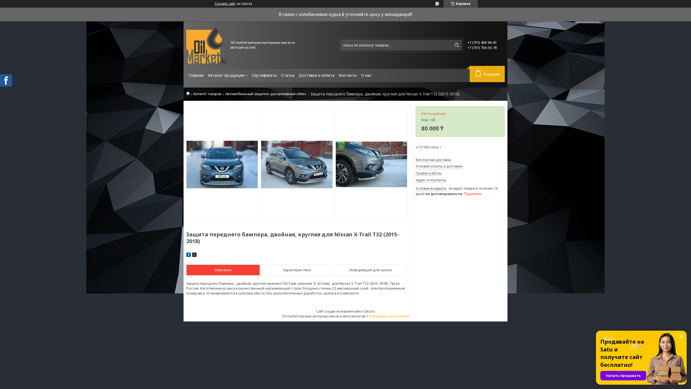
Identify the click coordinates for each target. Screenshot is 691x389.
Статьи (287, 75)
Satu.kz (369, 311)
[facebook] (188, 255)
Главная (196, 75)
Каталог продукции (226, 75)
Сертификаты (264, 75)
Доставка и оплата (316, 75)
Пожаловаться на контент (389, 316)
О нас (366, 75)
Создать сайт (225, 4)
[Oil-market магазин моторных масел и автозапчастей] (206, 45)
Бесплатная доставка (433, 160)
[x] (194, 255)
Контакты (348, 75)
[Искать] (456, 45)
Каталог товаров (207, 94)
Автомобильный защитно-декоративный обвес (266, 94)
